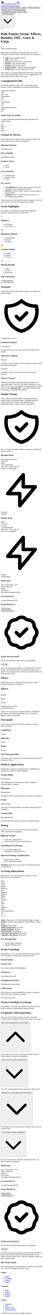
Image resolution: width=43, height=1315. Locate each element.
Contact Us (8, 1304)
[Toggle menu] (18, 3)
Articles (12, 6)
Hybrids (7, 1294)
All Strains (8, 1278)
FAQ (6, 1306)
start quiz (4, 664)
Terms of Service (10, 1310)
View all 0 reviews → (8, 611)
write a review (6, 608)
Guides (7, 1296)
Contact (17, 6)
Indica (7, 1290)
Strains (7, 6)
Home (3, 6)
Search (7, 1282)
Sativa (7, 1292)
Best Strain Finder (10, 3)
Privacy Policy (10, 1308)
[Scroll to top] (2, 29)
